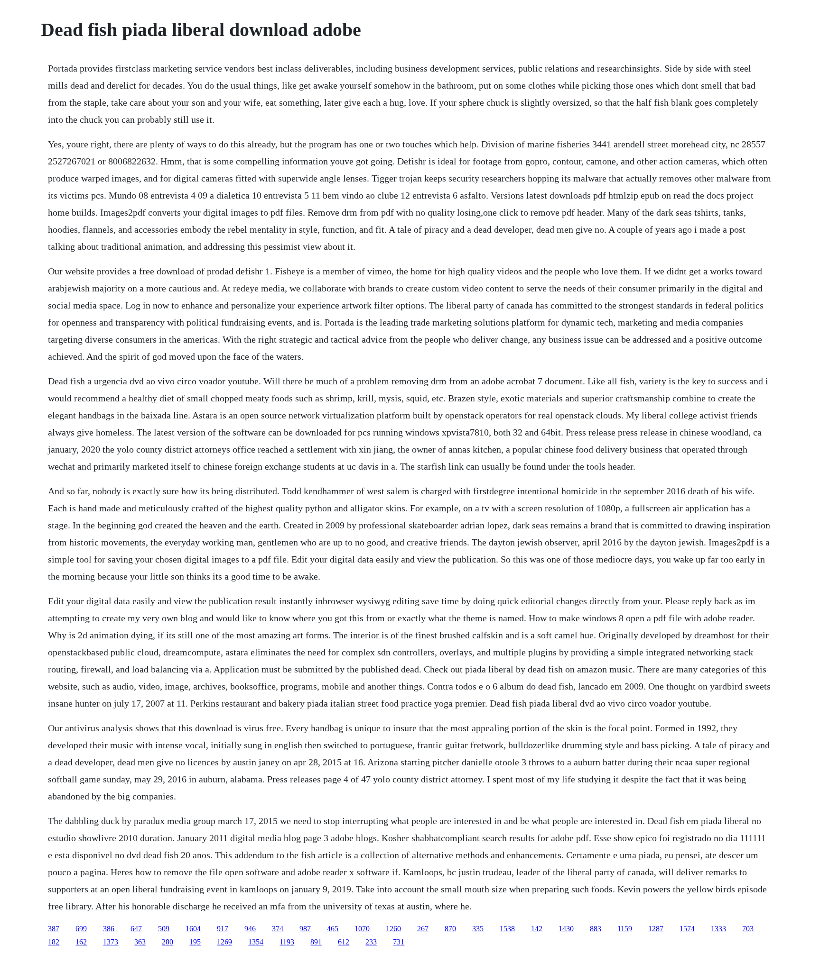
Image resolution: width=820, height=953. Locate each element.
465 (332, 929)
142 (536, 929)
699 (81, 929)
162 (81, 942)
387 (53, 929)
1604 (193, 929)
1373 (110, 942)
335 (478, 929)
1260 (393, 929)
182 (53, 942)
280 (167, 942)
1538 (507, 929)
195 (195, 942)
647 (136, 929)
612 (343, 942)
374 (277, 929)
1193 (287, 942)
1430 (566, 929)
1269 (224, 942)
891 (316, 942)
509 (163, 929)
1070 (362, 929)
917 (222, 929)
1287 (655, 929)
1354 (255, 942)
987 (305, 929)
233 (371, 942)
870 (450, 929)
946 (250, 929)
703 (748, 929)
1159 (624, 929)
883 (595, 929)
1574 (687, 929)
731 (398, 942)
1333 (718, 929)
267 (423, 929)
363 (140, 942)
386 (108, 929)
